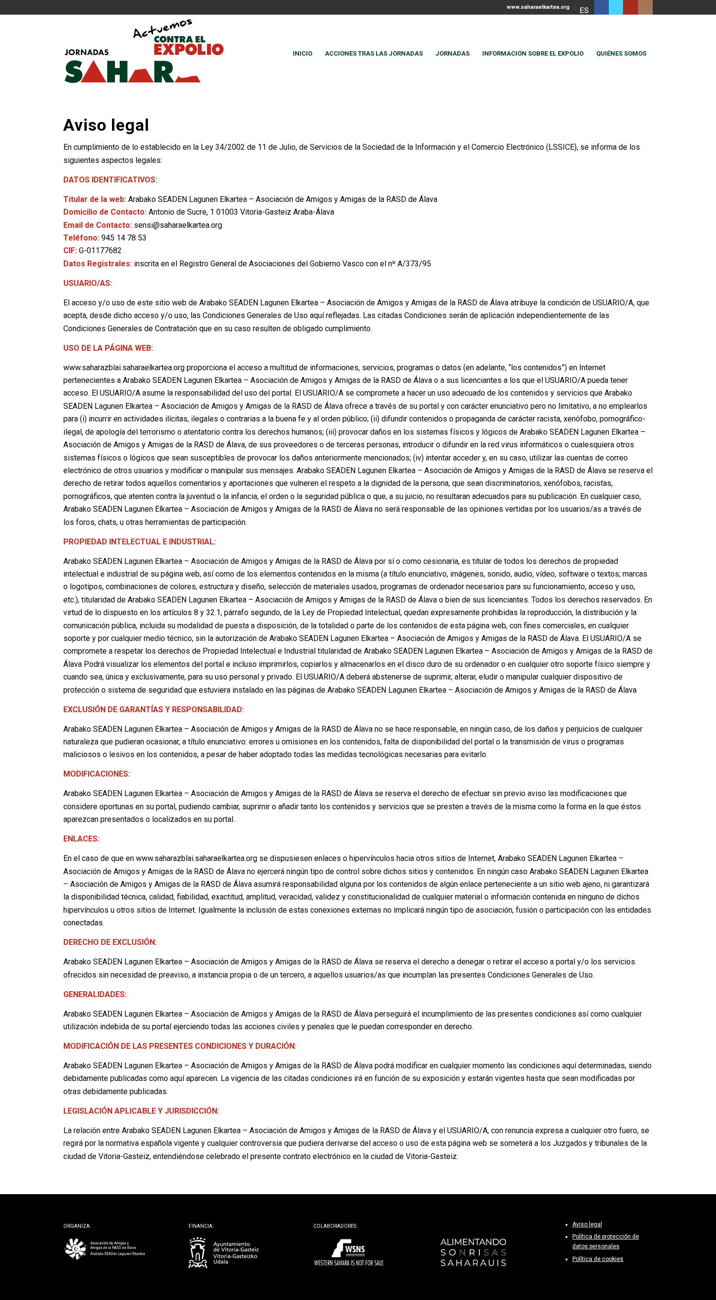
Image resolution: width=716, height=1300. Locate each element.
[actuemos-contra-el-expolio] (148, 54)
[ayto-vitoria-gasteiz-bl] (223, 1253)
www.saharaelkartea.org (538, 7)
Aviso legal (587, 1224)
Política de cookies (597, 1259)
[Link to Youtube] (630, 7)
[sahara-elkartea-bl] (104, 1248)
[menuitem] (538, 7)
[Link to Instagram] (645, 7)
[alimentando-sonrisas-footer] (473, 1253)
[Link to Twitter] (616, 7)
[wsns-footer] (348, 1253)
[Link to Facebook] (601, 7)
